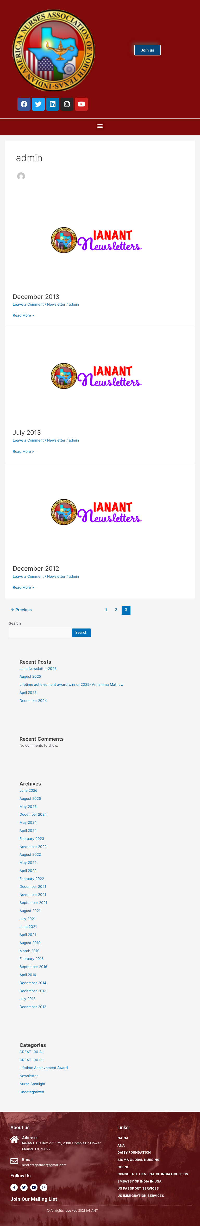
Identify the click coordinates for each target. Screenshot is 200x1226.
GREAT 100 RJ (31, 1060)
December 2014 (33, 983)
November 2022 (33, 847)
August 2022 (30, 854)
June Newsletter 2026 (38, 669)
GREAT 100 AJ (31, 1052)
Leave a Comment (28, 304)
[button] (100, 126)
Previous (21, 609)
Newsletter (56, 304)
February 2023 (32, 839)
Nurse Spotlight (32, 1084)
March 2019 (30, 951)
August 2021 (30, 911)
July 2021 (27, 919)
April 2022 (28, 871)
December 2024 (33, 701)
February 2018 (31, 959)
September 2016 (33, 967)
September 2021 (33, 903)
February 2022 (32, 879)
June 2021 (28, 927)
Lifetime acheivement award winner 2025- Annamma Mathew (71, 684)
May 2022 (28, 862)
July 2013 (27, 432)
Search (15, 623)
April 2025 (28, 692)
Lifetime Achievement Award (44, 1068)
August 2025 (30, 676)
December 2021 (33, 886)
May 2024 (28, 822)
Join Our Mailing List (33, 1199)
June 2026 (29, 790)
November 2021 (33, 894)
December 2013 (36, 296)
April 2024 (28, 830)
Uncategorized (32, 1092)
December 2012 (36, 568)
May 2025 (28, 806)
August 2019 (30, 943)
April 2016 (28, 975)
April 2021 (28, 935)
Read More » (23, 314)
